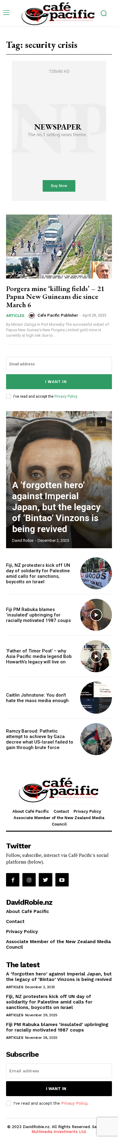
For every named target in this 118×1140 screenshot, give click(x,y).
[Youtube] (62, 879)
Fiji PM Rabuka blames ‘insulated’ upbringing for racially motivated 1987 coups (38, 615)
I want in (56, 381)
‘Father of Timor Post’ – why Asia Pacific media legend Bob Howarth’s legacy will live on (39, 656)
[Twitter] (45, 879)
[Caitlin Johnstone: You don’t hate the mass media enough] (96, 698)
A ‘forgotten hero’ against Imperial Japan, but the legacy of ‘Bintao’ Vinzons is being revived (56, 507)
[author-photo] (33, 315)
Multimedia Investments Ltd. (59, 1131)
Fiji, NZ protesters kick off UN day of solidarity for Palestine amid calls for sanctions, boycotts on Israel (38, 573)
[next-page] (101, 421)
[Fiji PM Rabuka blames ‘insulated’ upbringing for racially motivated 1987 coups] (96, 615)
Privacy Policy (65, 396)
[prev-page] (90, 421)
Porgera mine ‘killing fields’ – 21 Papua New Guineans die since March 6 (55, 296)
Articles (15, 315)
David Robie (22, 540)
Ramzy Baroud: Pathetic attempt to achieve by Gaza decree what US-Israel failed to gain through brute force (39, 739)
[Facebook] (12, 879)
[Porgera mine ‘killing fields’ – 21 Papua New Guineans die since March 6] (59, 247)
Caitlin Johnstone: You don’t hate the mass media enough (37, 697)
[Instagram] (29, 879)
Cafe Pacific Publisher (58, 315)
